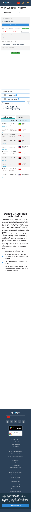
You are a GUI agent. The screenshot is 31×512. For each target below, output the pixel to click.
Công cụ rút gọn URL (15, 439)
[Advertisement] (15, 70)
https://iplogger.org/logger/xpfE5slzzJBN (13, 44)
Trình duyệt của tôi (15, 453)
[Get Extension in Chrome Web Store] (15, 433)
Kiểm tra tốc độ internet (15, 467)
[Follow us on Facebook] (7, 421)
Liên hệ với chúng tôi (15, 481)
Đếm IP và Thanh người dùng (15, 451)
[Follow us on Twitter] (11, 421)
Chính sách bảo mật (15, 486)
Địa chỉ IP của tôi (15, 460)
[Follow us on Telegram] (15, 421)
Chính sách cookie (20, 501)
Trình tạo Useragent (15, 474)
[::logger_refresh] (28, 103)
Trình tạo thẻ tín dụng (15, 470)
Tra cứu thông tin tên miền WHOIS (15, 456)
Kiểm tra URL (15, 449)
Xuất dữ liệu (7, 12)
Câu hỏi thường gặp (15, 477)
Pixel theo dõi (16, 446)
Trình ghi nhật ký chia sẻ (19, 12)
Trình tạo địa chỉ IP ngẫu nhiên (15, 472)
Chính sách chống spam (15, 491)
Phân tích (20, 117)
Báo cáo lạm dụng (16, 484)
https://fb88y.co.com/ (8, 21)
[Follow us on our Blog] (19, 421)
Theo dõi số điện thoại (15, 444)
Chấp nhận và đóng (15, 505)
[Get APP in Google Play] (15, 427)
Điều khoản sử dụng (15, 488)
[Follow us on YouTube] (23, 421)
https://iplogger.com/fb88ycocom (11, 32)
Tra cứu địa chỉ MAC (15, 465)
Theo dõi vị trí (16, 441)
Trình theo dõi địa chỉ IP (15, 463)
